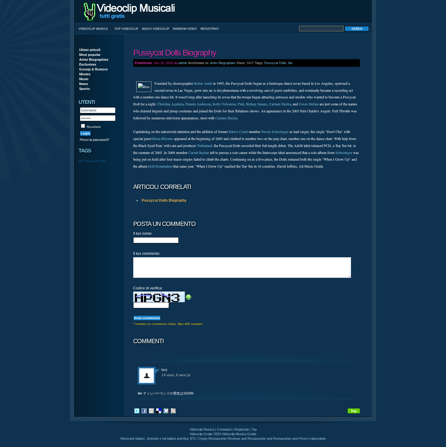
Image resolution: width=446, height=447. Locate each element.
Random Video (185, 28)
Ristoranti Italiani (132, 438)
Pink (241, 103)
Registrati (210, 28)
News (83, 84)
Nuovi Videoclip (155, 28)
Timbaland (204, 145)
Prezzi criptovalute (312, 438)
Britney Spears (256, 103)
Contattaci (224, 429)
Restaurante (257, 438)
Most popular (89, 54)
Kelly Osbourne (224, 103)
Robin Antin (203, 83)
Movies (84, 74)
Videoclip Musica (93, 28)
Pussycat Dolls (95, 161)
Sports (84, 88)
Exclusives (87, 64)
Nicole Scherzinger (275, 131)
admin (182, 63)
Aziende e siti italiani (161, 438)
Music (84, 79)
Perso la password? (94, 140)
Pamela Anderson (198, 103)
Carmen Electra (280, 103)
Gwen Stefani (309, 103)
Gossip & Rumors (93, 69)
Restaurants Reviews (224, 438)
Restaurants (282, 438)
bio (81, 161)
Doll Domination (160, 166)
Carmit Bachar (198, 152)
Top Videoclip (126, 28)
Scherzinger (343, 152)
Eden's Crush (238, 131)
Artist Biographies (93, 59)
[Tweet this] (136, 410)
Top (354, 411)
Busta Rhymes (162, 138)
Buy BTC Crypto (195, 438)
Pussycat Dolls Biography (164, 200)
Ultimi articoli (89, 50)
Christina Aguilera (170, 103)
